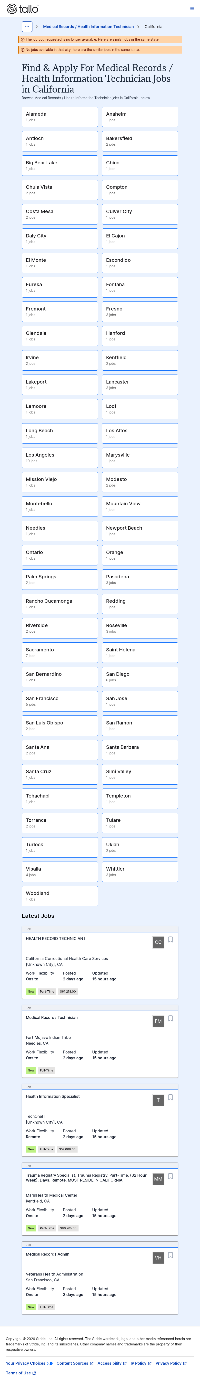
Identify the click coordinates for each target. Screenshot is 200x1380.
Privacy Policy (168, 1363)
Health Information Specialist (53, 1096)
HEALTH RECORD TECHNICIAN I (55, 939)
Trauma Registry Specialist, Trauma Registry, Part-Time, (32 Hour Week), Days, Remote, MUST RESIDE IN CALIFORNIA (86, 1177)
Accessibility (109, 1363)
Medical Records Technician (52, 1018)
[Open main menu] (192, 8)
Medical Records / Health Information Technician (88, 27)
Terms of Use (18, 1373)
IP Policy (138, 1363)
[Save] (170, 938)
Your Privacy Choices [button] (25, 1363)
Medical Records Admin (48, 1254)
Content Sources (72, 1363)
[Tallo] (23, 8)
